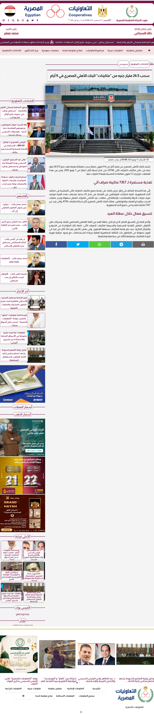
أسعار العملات (22, 407)
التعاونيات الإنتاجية (75, 688)
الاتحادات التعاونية (11, 50)
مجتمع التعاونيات (95, 50)
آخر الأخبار (23, 291)
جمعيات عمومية (50, 50)
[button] (4, 77)
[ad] (22, 78)
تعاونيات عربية (115, 50)
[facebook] (37, 20)
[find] (13, 20)
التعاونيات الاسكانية (65, 696)
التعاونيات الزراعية (13, 688)
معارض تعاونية (134, 50)
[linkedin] (22, 20)
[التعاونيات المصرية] (22, 402)
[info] (8, 20)
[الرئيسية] (149, 50)
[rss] (18, 20)
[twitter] (32, 20)
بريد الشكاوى (31, 50)
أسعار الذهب (22, 414)
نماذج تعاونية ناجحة (72, 50)
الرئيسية (96, 688)
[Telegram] (121, 244)
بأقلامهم (22, 196)
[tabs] (3, 20)
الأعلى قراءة (22, 536)
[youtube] (27, 20)
